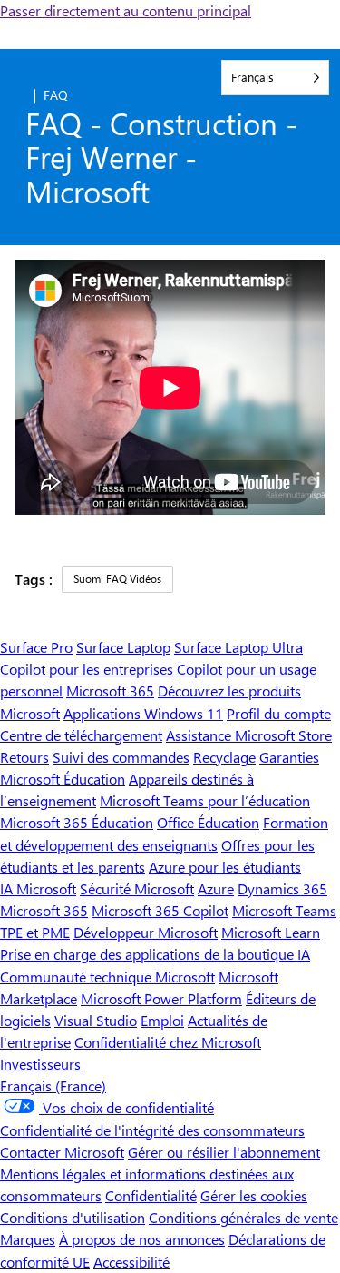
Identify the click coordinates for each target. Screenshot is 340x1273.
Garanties (289, 756)
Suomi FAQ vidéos (117, 578)
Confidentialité (151, 1195)
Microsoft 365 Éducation (76, 822)
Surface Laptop (123, 646)
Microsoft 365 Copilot (160, 910)
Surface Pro (36, 646)
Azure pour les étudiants (225, 866)
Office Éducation (208, 822)
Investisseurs (40, 1063)
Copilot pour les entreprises (86, 668)
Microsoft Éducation (62, 778)
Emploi (162, 1020)
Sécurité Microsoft (137, 888)
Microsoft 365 (110, 690)
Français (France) (53, 1085)
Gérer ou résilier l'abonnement (224, 1151)
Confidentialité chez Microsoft (167, 1041)
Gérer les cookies (253, 1195)
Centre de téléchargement (81, 735)
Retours (24, 756)
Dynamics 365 (282, 888)
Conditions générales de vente (243, 1217)
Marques (27, 1238)
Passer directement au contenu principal (125, 10)
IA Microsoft (38, 888)
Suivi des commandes (121, 756)
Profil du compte (279, 713)
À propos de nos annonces (142, 1238)
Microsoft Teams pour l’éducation (205, 800)
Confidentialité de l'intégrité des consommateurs (152, 1130)
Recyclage (224, 756)
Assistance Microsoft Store (249, 735)
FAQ (56, 95)
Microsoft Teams (284, 910)
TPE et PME (35, 932)
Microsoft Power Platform (161, 998)
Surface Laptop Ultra (238, 646)
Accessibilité (131, 1261)
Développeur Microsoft (145, 932)
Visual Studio (95, 1020)
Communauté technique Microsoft (107, 976)
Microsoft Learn (270, 932)
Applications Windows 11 (143, 713)
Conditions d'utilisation (72, 1217)
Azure (216, 888)
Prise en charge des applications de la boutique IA (155, 953)
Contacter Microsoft (62, 1151)
